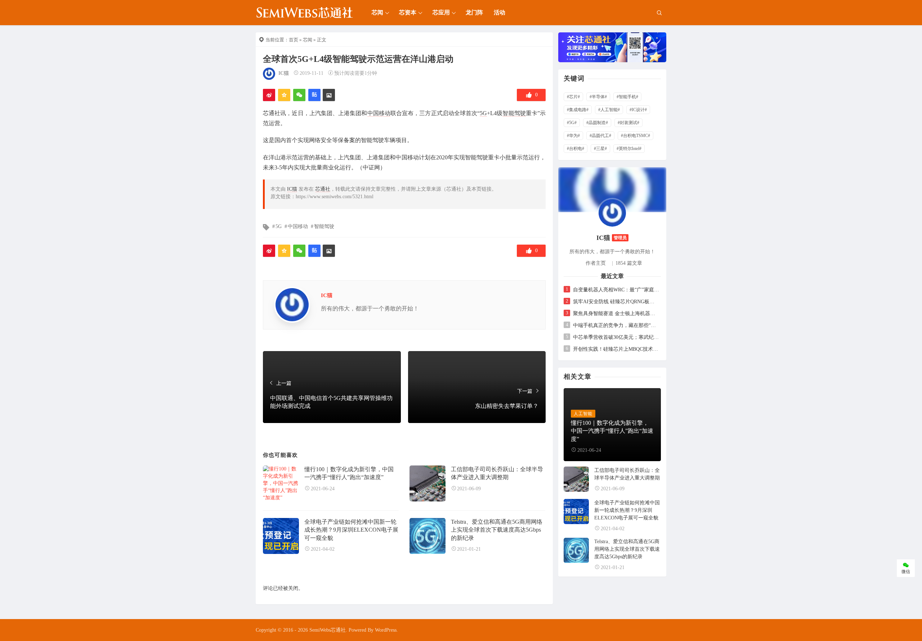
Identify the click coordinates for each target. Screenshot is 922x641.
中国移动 (378, 113)
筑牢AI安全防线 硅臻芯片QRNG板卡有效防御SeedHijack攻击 (616, 301)
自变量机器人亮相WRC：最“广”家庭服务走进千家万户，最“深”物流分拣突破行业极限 (616, 289)
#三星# (600, 148)
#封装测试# (628, 122)
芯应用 (441, 12)
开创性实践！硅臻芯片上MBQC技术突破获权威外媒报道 (616, 349)
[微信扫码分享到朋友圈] (299, 95)
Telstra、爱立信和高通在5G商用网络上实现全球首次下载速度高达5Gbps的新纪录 (496, 530)
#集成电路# (577, 109)
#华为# (573, 135)
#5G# (572, 122)
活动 (499, 12)
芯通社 (322, 189)
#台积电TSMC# (635, 135)
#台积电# (575, 148)
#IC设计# (638, 109)
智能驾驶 (513, 113)
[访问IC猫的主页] (612, 212)
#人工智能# (609, 109)
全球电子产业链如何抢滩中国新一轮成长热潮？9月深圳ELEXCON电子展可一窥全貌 (351, 530)
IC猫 (283, 73)
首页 (293, 39)
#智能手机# (627, 96)
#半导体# (598, 96)
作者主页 (596, 263)
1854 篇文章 (629, 263)
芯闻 (377, 12)
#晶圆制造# (597, 122)
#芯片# (573, 96)
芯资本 (407, 12)
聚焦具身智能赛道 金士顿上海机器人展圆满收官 (616, 313)
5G (483, 113)
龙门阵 (474, 12)
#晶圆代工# (600, 135)
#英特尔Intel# (629, 148)
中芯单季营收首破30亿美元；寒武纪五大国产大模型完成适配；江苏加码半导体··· (616, 337)
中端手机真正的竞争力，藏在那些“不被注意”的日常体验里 (616, 325)
